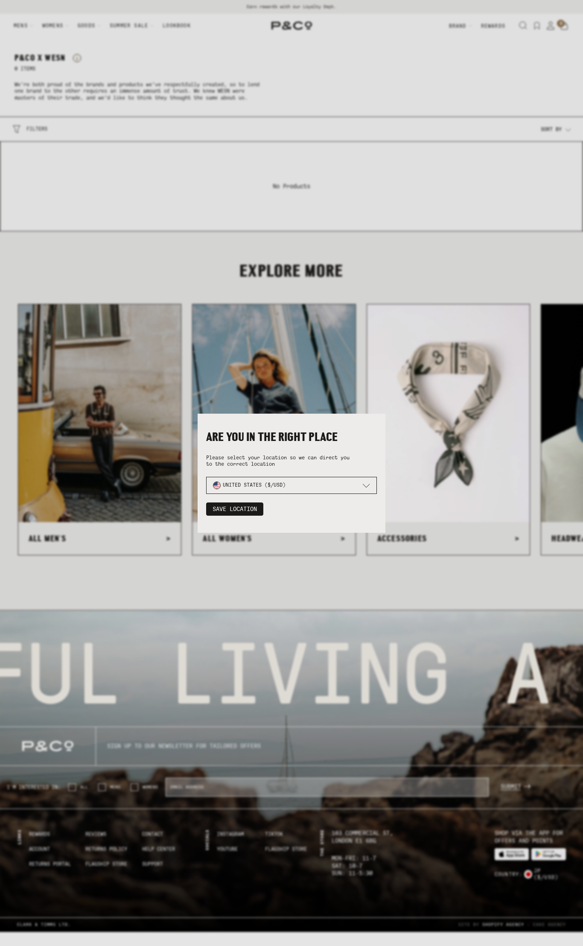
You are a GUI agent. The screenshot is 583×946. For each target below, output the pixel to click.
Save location (235, 509)
